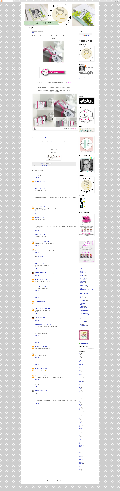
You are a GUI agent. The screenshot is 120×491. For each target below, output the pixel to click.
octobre (80, 380)
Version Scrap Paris (83, 325)
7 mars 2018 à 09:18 (42, 181)
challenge (82, 288)
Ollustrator (63, 480)
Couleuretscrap (38, 241)
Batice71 (37, 353)
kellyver (36, 234)
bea (35, 206)
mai (79, 356)
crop (80, 296)
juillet (80, 353)
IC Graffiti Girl (82, 309)
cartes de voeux (83, 284)
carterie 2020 (82, 282)
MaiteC (36, 361)
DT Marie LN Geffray (84, 302)
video (81, 327)
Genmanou (37, 272)
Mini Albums (82, 318)
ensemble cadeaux (83, 307)
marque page (82, 317)
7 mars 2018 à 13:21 (43, 286)
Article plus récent (35, 425)
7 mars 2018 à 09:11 (43, 174)
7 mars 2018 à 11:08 (41, 256)
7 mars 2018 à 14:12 (43, 301)
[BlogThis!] (47, 163)
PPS (36, 317)
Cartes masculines (83, 286)
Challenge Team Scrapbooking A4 (86, 289)
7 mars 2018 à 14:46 (41, 317)
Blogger (71, 480)
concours (81, 294)
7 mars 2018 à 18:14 (43, 346)
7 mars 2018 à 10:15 (42, 234)
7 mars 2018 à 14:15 (46, 308)
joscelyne (37, 301)
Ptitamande (37, 398)
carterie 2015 (82, 275)
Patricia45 (37, 339)
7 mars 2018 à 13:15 (43, 279)
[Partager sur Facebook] (50, 163)
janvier (80, 375)
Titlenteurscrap (38, 375)
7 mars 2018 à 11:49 (43, 272)
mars (80, 373)
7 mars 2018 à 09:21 (42, 188)
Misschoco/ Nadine (38, 324)
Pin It (33, 32)
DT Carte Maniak (83, 300)
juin (79, 354)
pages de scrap (83, 321)
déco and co (42, 165)
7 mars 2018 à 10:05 (44, 224)
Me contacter (43, 27)
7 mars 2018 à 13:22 (43, 294)
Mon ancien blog (35, 27)
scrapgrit (37, 174)
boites (36, 165)
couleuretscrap (58, 141)
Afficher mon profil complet (84, 78)
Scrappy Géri (89, 66)
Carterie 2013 (82, 272)
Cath (36, 263)
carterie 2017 (82, 278)
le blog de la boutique (50, 137)
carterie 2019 (82, 281)
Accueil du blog (28, 27)
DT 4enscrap (47, 165)
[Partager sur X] (48, 163)
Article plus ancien (72, 425)
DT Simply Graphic (83, 304)
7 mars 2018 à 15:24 (43, 331)
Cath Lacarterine (38, 308)
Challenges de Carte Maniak (85, 292)
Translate (88, 35)
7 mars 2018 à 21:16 (43, 383)
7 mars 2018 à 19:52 (45, 375)
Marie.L (36, 181)
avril (79, 357)
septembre (81, 364)
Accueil (53, 425)
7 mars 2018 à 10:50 (45, 241)
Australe (36, 294)
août (79, 366)
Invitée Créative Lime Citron (85, 311)
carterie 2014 (82, 274)
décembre (81, 361)
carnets (81, 271)
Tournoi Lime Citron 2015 (84, 322)
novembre (81, 363)
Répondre (37, 177)
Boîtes (39, 165)
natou (36, 249)
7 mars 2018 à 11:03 (41, 249)
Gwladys (36, 279)
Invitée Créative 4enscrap (84, 310)
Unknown (37, 217)
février (80, 360)
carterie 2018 (82, 279)
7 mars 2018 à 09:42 (41, 206)
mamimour (37, 224)
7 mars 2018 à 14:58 (47, 324)
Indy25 (36, 188)
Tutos (81, 324)
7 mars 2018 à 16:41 (43, 339)
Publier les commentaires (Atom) (43, 427)
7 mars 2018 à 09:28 (43, 195)
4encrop (81, 267)
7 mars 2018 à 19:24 (43, 368)
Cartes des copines (83, 285)
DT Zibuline (82, 306)
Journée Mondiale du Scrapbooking (86, 314)
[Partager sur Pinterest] (51, 163)
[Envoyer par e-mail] (46, 163)
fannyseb (37, 383)
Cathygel (51, 141)
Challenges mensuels (84, 293)
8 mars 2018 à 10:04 (43, 390)
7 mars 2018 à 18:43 (43, 353)
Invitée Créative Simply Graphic (86, 313)
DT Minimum (82, 303)
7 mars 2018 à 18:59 (42, 361)
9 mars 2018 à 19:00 (44, 398)
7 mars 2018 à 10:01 (43, 217)
